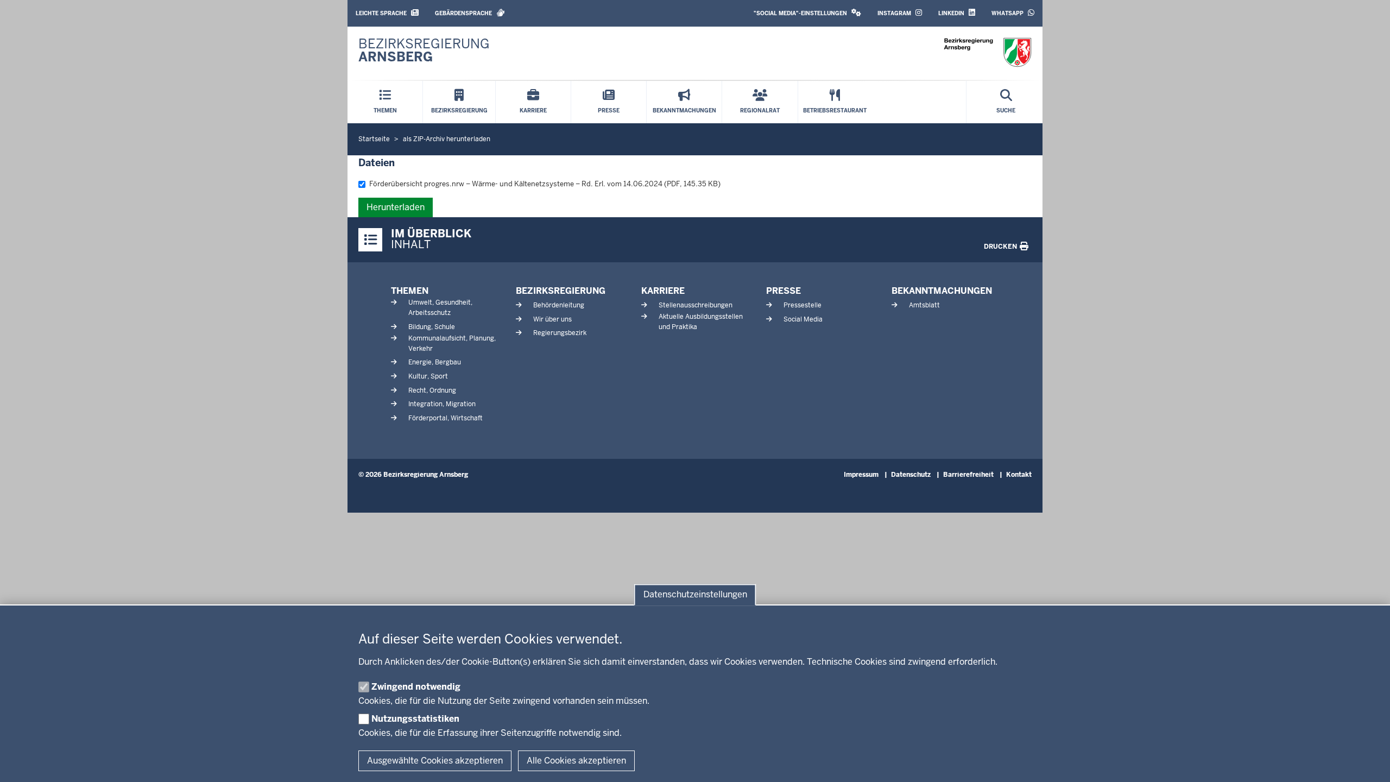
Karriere (663, 291)
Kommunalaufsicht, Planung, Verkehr (452, 343)
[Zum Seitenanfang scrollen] (1368, 762)
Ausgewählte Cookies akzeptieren (435, 760)
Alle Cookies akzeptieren (576, 760)
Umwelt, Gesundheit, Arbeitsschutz (440, 307)
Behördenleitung (558, 305)
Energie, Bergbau (434, 362)
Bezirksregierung (560, 291)
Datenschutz (911, 474)
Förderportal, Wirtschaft (445, 418)
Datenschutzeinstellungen (695, 595)
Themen (409, 291)
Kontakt (1019, 474)
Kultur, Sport (428, 376)
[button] (807, 13)
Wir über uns (552, 319)
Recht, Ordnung (432, 390)
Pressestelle (803, 305)
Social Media (803, 319)
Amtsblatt (924, 305)
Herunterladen (396, 207)
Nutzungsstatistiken (415, 718)
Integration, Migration (442, 404)
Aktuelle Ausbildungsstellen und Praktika (701, 321)
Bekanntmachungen (942, 291)
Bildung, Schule (431, 327)
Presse (783, 291)
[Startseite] (988, 52)
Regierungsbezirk (559, 333)
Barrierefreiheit (968, 474)
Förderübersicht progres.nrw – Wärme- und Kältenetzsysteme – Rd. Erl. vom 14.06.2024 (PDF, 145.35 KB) (545, 183)
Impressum (861, 474)
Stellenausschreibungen (695, 305)
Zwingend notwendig (415, 686)
